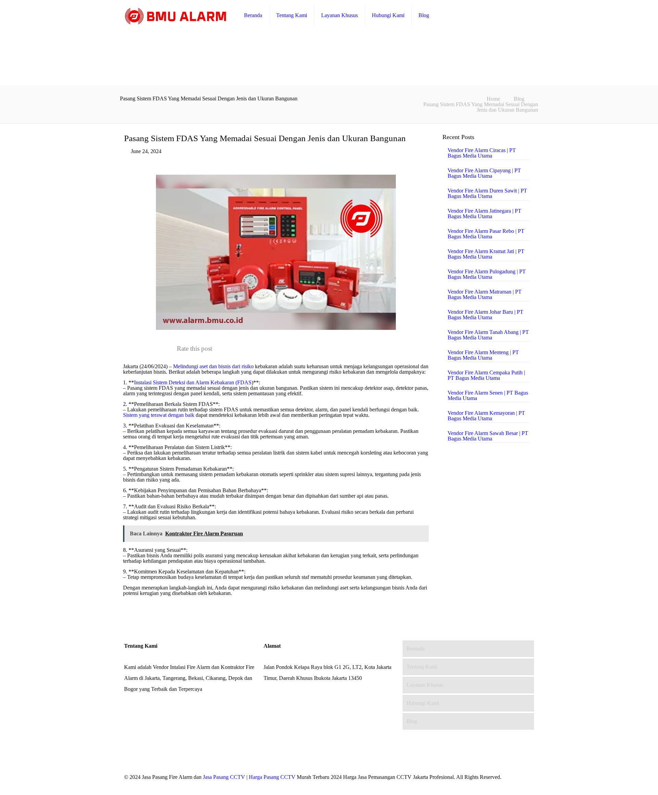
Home (493, 99)
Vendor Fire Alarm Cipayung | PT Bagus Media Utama (484, 173)
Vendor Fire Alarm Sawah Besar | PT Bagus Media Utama (488, 436)
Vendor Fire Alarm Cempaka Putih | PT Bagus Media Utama (486, 375)
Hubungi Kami (422, 703)
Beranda (415, 648)
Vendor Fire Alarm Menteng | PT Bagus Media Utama (483, 355)
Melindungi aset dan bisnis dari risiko (213, 366)
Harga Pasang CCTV (272, 777)
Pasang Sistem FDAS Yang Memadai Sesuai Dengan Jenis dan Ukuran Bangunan (480, 107)
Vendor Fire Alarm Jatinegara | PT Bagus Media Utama (484, 213)
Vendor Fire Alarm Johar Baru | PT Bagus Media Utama (485, 314)
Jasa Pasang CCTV (224, 777)
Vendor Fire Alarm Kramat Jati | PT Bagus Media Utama (486, 254)
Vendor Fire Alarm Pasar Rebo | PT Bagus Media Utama (486, 233)
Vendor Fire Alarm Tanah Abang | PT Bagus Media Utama (488, 335)
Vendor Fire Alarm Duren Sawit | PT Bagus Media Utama (487, 193)
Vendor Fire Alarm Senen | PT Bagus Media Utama (488, 395)
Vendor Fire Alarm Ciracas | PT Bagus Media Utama (482, 153)
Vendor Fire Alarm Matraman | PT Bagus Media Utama (485, 294)
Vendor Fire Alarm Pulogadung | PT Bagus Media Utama (487, 274)
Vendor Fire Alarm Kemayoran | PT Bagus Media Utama (486, 415)
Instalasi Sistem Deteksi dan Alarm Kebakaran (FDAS (193, 382)
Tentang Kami (421, 667)
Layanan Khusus (424, 685)
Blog (519, 99)
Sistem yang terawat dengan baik (158, 415)
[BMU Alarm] (175, 16)
